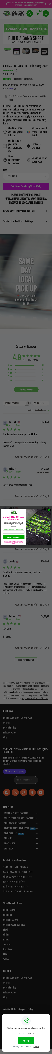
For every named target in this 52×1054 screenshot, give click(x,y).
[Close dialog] (49, 510)
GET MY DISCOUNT (13, 537)
